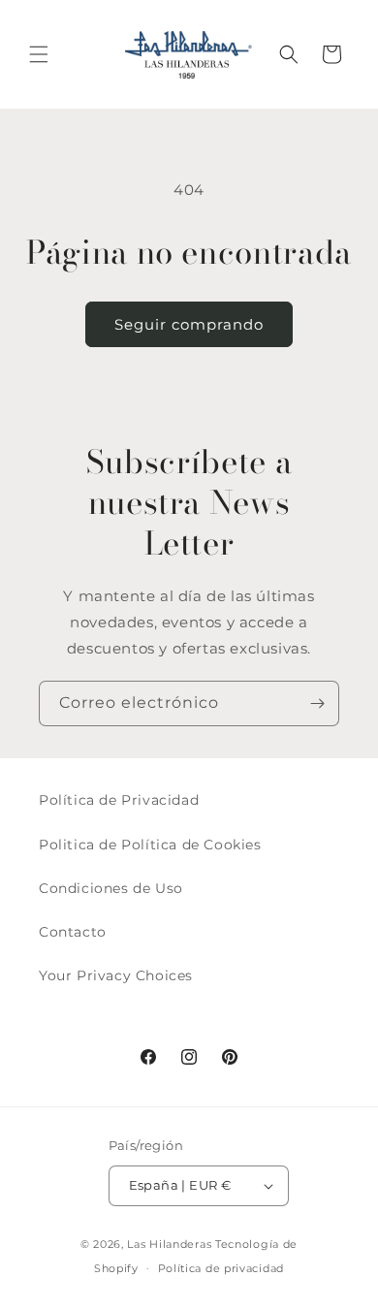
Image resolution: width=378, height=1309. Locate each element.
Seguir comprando (189, 324)
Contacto (73, 932)
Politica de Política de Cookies (150, 844)
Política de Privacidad (119, 800)
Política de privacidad (221, 1268)
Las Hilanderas (169, 1244)
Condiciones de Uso (111, 888)
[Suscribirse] (317, 703)
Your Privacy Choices (116, 975)
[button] (38, 54)
